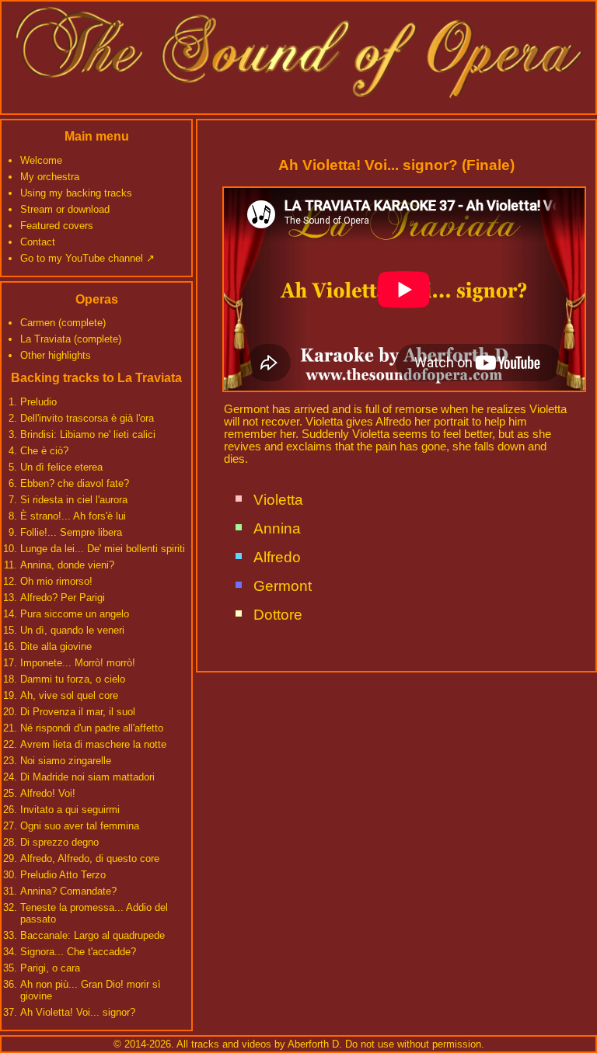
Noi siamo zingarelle (65, 760)
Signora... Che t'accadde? (78, 951)
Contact (37, 242)
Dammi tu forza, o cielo (72, 679)
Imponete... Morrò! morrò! (77, 663)
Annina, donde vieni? (67, 565)
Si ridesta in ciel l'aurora (73, 500)
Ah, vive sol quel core (69, 695)
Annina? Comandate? (68, 891)
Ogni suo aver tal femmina (79, 826)
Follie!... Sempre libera (71, 532)
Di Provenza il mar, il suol (77, 712)
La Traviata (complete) (70, 339)
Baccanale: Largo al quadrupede (92, 935)
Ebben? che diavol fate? (74, 483)
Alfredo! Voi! (47, 793)
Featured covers (56, 225)
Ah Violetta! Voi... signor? (77, 1012)
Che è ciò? (44, 451)
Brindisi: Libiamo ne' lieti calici (87, 434)
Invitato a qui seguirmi (70, 809)
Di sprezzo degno (59, 842)
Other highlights (55, 355)
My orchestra (49, 176)
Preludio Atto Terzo (63, 875)
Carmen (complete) (63, 322)
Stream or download (65, 209)
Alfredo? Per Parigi (62, 597)
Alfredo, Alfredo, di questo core (89, 858)
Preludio (38, 402)
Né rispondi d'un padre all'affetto (91, 728)
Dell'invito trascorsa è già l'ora (87, 418)
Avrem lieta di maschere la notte (93, 744)
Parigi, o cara (50, 968)
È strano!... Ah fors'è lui (73, 516)
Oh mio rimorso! (56, 581)
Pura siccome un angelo (74, 614)
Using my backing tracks (76, 193)
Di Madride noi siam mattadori (87, 777)
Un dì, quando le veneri (72, 630)
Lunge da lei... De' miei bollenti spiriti (102, 548)
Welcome (41, 160)
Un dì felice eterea (61, 467)
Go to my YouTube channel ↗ (87, 258)
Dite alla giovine (56, 646)
